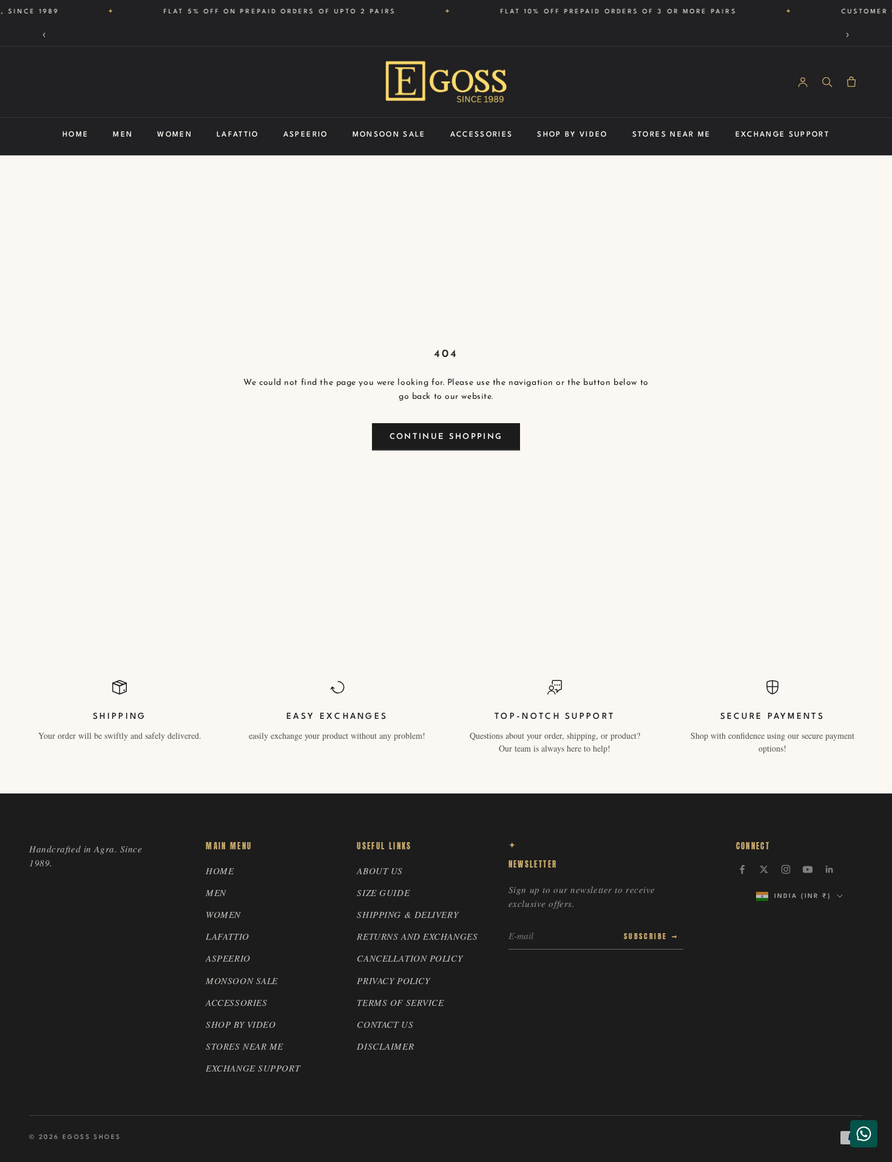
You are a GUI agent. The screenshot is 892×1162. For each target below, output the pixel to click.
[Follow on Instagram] (786, 869)
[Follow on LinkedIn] (829, 869)
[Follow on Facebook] (742, 869)
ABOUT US (379, 871)
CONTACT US (385, 1024)
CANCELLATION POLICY (409, 958)
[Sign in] (802, 82)
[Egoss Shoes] (446, 82)
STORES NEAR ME (671, 134)
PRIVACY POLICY (393, 980)
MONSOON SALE (389, 134)
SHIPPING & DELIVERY (407, 914)
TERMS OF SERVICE (400, 1002)
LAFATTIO (238, 134)
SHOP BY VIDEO (572, 134)
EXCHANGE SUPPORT (782, 134)
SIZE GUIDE (383, 892)
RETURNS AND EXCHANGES (417, 936)
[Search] (827, 82)
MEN (123, 134)
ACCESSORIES (481, 134)
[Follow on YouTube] (808, 869)
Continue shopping (446, 437)
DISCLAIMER (385, 1046)
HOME (76, 134)
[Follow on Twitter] (764, 869)
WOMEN (174, 134)
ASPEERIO (305, 134)
